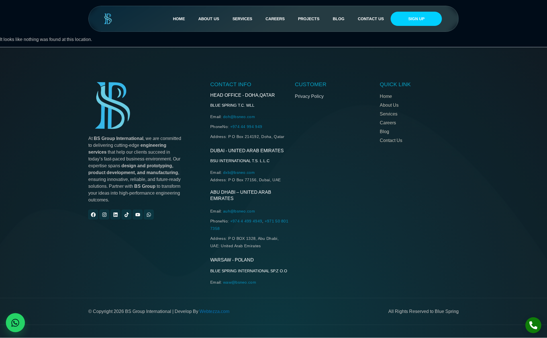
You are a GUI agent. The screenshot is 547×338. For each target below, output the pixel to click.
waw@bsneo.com (239, 282)
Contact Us (371, 19)
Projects (308, 19)
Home (179, 19)
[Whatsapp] (149, 214)
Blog (338, 19)
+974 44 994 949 (246, 126)
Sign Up (416, 19)
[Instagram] (104, 214)
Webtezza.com (214, 311)
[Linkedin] (115, 214)
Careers (275, 19)
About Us (208, 19)
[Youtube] (137, 214)
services (242, 19)
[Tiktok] (126, 214)
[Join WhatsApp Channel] (15, 323)
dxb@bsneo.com (239, 172)
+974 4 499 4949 (246, 221)
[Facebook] (93, 214)
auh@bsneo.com (239, 211)
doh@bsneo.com (239, 116)
